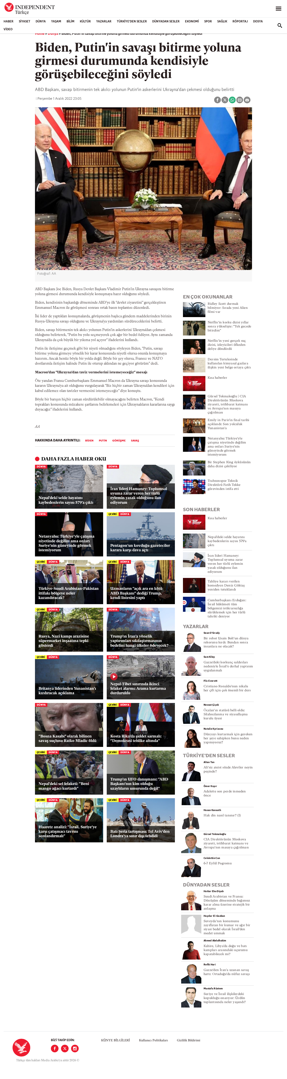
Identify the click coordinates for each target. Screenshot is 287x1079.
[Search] (280, 26)
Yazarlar (103, 21)
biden (89, 440)
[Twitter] (65, 1048)
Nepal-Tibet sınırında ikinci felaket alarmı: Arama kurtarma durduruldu (138, 688)
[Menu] (278, 8)
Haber (8, 21)
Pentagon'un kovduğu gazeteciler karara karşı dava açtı (140, 548)
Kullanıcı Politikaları (153, 1040)
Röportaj (240, 21)
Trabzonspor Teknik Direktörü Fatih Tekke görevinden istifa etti (224, 485)
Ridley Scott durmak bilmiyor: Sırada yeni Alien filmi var (228, 308)
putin (103, 440)
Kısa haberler (217, 378)
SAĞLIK (222, 21)
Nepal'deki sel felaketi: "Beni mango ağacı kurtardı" (64, 786)
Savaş (135, 440)
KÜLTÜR (85, 21)
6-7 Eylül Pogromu (218, 863)
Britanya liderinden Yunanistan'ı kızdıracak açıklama (67, 691)
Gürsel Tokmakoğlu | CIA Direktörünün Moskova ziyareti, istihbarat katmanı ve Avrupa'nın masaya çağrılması (228, 404)
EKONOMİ (192, 21)
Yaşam (56, 21)
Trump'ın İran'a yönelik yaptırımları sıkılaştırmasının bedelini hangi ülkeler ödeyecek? (139, 641)
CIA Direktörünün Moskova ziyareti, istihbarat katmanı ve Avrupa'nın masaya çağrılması (226, 843)
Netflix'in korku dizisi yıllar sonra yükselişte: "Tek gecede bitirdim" (229, 326)
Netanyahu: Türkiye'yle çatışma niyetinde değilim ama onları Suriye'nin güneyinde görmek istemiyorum (66, 543)
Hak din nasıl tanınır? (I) (222, 815)
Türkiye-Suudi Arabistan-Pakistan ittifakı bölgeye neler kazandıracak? (69, 593)
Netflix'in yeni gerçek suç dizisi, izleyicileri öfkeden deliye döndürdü (227, 345)
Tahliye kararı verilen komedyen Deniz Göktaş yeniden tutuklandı (226, 585)
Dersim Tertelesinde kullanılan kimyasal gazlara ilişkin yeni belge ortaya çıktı (229, 363)
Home (39, 34)
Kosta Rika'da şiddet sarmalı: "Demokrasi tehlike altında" (136, 739)
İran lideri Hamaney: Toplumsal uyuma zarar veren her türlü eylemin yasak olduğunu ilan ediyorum (138, 496)
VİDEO (8, 29)
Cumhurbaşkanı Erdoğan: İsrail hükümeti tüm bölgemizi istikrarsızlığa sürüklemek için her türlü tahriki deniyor (227, 608)
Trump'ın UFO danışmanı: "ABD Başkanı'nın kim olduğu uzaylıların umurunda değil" (139, 784)
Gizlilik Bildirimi (188, 1040)
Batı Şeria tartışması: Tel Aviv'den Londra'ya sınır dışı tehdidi (140, 834)
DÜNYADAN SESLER (166, 21)
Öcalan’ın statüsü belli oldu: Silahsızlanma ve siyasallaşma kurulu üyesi (226, 714)
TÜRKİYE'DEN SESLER (132, 21)
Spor (208, 21)
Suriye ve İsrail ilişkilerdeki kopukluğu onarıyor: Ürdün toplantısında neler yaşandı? (225, 998)
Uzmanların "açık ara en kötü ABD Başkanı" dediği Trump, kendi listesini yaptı (136, 593)
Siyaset (24, 21)
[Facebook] (55, 1048)
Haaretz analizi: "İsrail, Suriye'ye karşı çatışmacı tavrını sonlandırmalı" (68, 831)
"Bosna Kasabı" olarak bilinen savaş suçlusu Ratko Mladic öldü (67, 739)
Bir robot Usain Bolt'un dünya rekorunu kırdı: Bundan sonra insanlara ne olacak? (226, 642)
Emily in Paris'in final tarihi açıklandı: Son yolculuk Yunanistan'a (228, 424)
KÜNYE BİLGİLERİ (115, 1040)
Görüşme (119, 440)
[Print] (247, 100)
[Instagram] (75, 1048)
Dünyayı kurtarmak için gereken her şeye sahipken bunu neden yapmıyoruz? (228, 738)
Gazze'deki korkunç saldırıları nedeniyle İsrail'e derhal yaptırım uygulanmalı (228, 666)
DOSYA (258, 21)
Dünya (41, 21)
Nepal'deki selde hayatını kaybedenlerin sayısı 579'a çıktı (66, 500)
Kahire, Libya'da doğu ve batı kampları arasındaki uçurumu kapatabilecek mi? (226, 950)
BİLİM (70, 21)
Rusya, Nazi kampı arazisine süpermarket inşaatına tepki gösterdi (64, 641)
